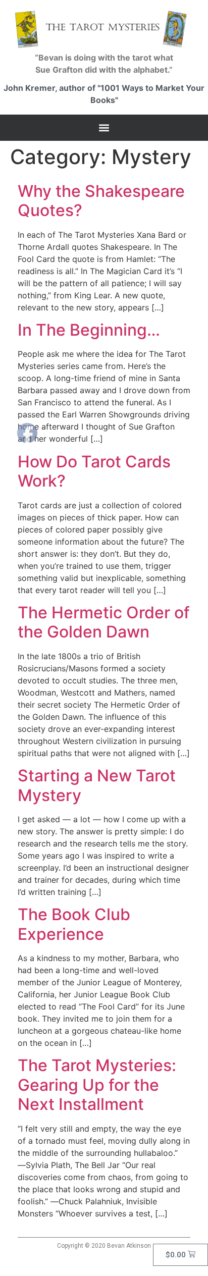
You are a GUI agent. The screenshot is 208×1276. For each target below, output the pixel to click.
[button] (104, 128)
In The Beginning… (89, 330)
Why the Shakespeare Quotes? (101, 200)
